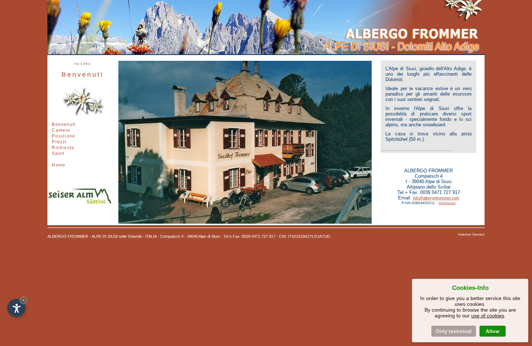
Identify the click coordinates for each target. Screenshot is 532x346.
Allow (492, 331)
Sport (58, 153)
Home (59, 165)
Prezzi (59, 141)
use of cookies (487, 315)
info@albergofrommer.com (436, 198)
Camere (61, 130)
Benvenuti (64, 124)
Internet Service (471, 234)
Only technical (454, 331)
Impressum (447, 203)
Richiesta (63, 147)
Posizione (63, 136)
